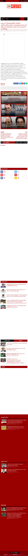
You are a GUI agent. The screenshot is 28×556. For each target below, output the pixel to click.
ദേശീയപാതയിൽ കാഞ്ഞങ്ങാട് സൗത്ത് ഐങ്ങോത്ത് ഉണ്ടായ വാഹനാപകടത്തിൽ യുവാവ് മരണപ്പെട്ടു (16, 295)
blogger (16, 142)
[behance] (26, 1)
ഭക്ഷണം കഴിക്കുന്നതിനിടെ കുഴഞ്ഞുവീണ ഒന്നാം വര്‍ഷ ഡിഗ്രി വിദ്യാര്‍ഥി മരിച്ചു (15, 290)
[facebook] (19, 1)
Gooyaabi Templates (21, 554)
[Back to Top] (18, 552)
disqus (21, 142)
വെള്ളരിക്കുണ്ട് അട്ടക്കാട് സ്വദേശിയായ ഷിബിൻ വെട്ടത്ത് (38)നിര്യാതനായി (16, 285)
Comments (21, 340)
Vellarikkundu (23, 31)
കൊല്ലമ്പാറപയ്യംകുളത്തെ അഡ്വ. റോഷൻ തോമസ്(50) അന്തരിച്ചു (15, 349)
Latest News (17, 31)
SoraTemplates (9, 554)
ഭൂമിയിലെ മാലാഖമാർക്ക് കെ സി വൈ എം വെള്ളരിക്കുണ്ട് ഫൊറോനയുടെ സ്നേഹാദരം (15, 427)
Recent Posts (7, 340)
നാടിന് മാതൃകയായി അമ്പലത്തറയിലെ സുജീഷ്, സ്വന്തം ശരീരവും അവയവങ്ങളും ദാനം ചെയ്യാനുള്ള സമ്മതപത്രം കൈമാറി (16, 421)
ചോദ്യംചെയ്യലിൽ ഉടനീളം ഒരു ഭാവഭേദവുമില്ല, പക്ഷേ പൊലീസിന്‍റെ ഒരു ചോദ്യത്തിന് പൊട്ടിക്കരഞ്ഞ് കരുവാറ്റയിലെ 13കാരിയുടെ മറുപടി (16, 301)
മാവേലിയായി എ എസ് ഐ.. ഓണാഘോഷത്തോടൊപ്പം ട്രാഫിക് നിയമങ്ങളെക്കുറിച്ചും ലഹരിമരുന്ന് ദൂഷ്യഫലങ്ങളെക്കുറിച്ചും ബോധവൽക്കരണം (15, 360)
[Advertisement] (14, 195)
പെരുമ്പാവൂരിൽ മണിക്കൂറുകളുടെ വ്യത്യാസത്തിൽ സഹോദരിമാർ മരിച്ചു (13, 125)
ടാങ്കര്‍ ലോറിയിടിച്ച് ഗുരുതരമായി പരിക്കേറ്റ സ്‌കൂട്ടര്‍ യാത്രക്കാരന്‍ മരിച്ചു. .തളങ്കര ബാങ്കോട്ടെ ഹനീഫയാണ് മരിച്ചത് (13, 113)
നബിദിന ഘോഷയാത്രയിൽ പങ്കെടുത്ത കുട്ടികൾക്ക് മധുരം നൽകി (16, 343)
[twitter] (21, 1)
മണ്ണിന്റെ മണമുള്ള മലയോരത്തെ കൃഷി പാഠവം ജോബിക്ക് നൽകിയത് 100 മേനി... (15, 354)
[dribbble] (23, 1)
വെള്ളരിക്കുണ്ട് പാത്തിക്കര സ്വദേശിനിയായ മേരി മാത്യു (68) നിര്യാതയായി (16, 306)
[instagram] (25, 1)
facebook (25, 142)
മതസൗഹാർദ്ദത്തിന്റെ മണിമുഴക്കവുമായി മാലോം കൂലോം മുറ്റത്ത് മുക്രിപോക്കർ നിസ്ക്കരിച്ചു (16, 508)
